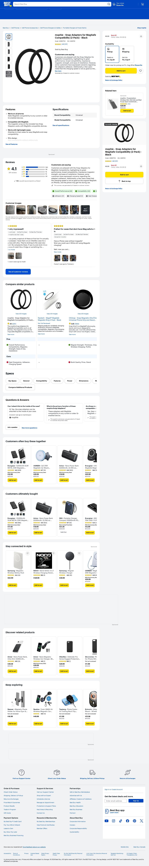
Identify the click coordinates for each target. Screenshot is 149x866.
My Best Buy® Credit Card (12, 821)
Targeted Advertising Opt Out (117, 854)
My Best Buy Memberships (46, 821)
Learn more (114, 812)
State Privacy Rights (45, 854)
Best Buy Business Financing (13, 835)
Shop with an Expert (44, 795)
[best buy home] (8, 4)
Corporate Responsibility (78, 828)
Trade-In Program (10, 809)
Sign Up (136, 801)
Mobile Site (125, 847)
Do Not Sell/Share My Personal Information (73, 854)
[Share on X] (141, 821)
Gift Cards (7, 813)
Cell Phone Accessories (30, 28)
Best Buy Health (75, 802)
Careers (72, 825)
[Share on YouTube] (106, 821)
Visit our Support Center (45, 792)
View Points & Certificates (45, 825)
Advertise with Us (76, 795)
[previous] (7, 245)
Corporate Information (78, 821)
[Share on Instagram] (113, 821)
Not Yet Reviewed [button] (44, 323)
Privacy (26, 853)
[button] (125, 37)
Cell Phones (15, 28)
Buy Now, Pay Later (10, 832)
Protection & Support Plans (46, 806)
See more (58, 71)
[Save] (140, 71)
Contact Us (41, 813)
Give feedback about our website (34, 847)
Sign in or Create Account (114, 789)
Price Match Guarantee (12, 802)
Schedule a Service (43, 799)
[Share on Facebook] (127, 821)
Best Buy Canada (139, 847)
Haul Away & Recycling (45, 809)
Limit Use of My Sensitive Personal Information (96, 854)
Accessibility (7, 853)
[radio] (112, 54)
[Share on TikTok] (120, 821)
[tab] (12, 381)
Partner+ (73, 813)
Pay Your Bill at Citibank (12, 825)
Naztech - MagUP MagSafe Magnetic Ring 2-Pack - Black (49, 319)
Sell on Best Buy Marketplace (80, 792)
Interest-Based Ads (34, 854)
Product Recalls (9, 806)
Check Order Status (10, 792)
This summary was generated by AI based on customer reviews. (72, 185)
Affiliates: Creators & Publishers (80, 799)
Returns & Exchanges (11, 799)
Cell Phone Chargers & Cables (50, 28)
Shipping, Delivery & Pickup (13, 795)
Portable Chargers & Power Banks (74, 28)
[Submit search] (109, 4)
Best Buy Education (76, 806)
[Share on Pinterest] (134, 821)
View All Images (21, 314)
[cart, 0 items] (142, 4)
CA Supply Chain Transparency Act (132, 854)
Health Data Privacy (56, 854)
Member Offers (42, 828)
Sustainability (74, 832)
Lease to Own (8, 828)
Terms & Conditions (16, 854)
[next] (95, 245)
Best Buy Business (76, 809)
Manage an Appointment (45, 802)
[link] (18, 271)
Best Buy (6, 28)
